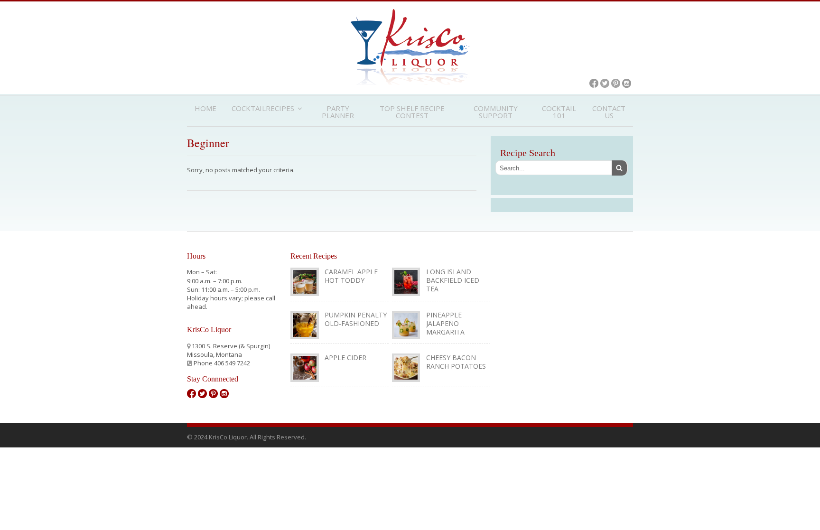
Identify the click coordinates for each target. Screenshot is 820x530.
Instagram (626, 83)
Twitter (604, 83)
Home (205, 108)
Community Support (496, 111)
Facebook (593, 83)
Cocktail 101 (559, 111)
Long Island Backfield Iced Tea (452, 280)
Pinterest (615, 83)
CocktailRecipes (263, 108)
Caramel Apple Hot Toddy (351, 276)
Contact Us (608, 111)
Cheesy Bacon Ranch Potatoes (456, 362)
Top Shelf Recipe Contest (412, 111)
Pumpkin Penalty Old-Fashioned (356, 319)
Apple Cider (345, 357)
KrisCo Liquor (410, 47)
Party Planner (338, 111)
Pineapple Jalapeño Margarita (445, 323)
